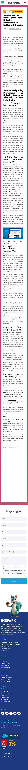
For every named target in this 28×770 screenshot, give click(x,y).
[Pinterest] (16, 29)
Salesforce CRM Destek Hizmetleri (9, 722)
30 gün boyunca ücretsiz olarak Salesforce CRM (13, 438)
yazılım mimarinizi (18, 50)
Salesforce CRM (7, 76)
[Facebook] (14, 29)
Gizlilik (3, 756)
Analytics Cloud (12, 400)
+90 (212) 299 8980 (5, 648)
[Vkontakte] (20, 29)
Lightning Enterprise (17, 446)
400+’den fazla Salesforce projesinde (13, 427)
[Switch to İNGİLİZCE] (25, 2)
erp (6, 446)
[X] (12, 29)
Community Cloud (16, 398)
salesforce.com (13, 447)
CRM (4, 446)
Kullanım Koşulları (11, 756)
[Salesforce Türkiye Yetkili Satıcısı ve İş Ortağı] (14, 2)
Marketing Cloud (8, 394)
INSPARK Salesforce (10, 446)
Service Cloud (7, 396)
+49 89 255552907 (5, 679)
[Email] (10, 29)
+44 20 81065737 (5, 665)
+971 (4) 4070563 (5, 699)
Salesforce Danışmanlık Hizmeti (8, 720)
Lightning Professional (7, 447)
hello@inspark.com (5, 650)
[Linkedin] (18, 29)
